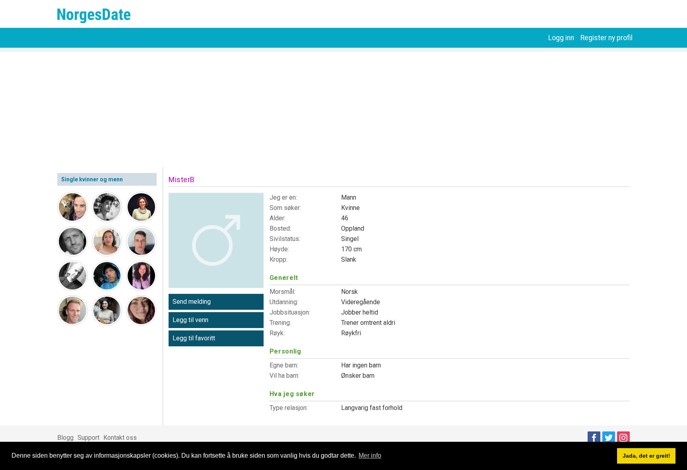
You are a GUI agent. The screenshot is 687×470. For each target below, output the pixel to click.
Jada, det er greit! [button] (646, 456)
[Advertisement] (343, 107)
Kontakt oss (120, 437)
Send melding (192, 301)
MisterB (182, 179)
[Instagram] (623, 437)
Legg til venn (190, 320)
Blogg (65, 437)
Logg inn (561, 38)
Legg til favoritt (194, 338)
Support (88, 437)
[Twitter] (608, 437)
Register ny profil (606, 38)
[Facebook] (594, 437)
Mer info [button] (370, 455)
